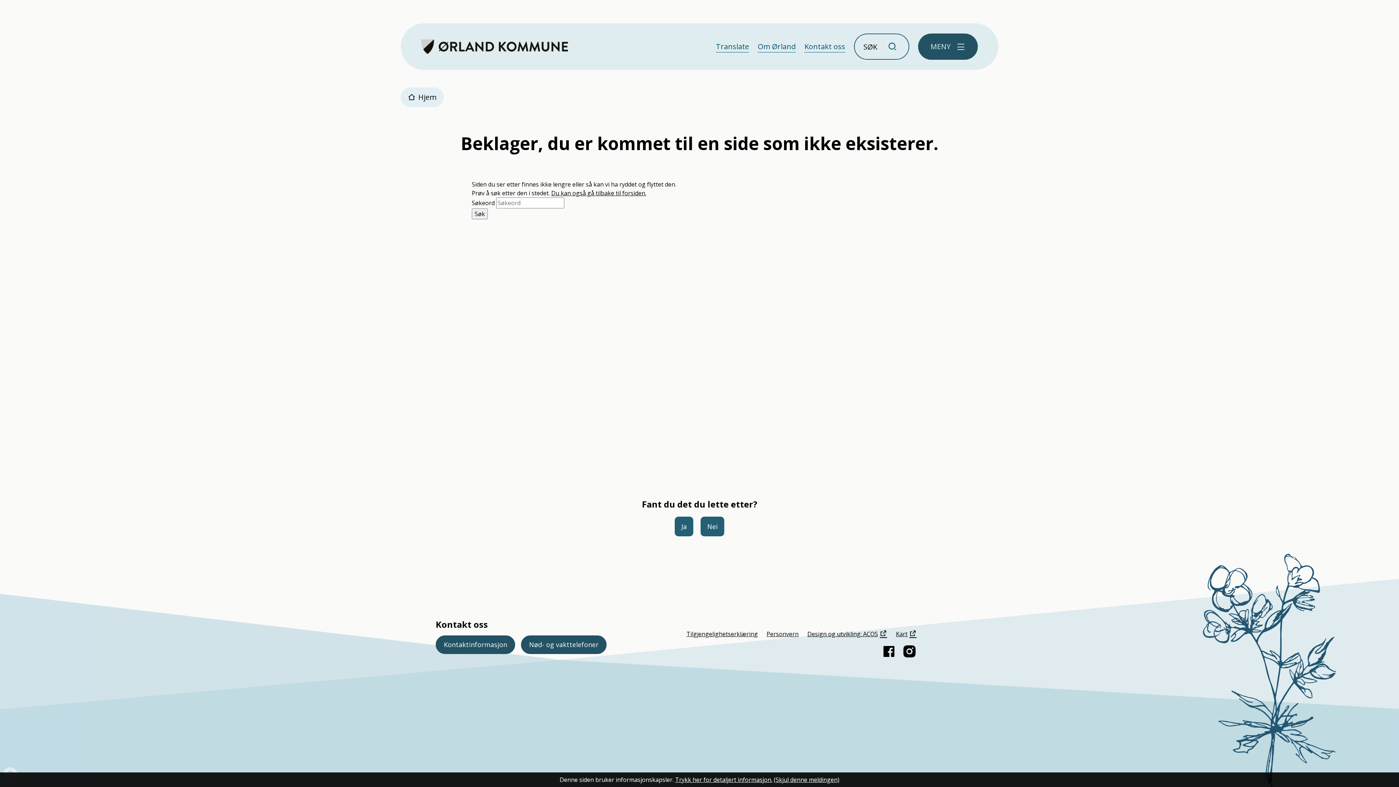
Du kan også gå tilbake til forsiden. (598, 193)
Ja (684, 526)
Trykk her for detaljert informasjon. (723, 780)
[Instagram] (909, 651)
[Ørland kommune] (494, 46)
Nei (712, 526)
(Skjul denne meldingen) (806, 780)
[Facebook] (889, 651)
